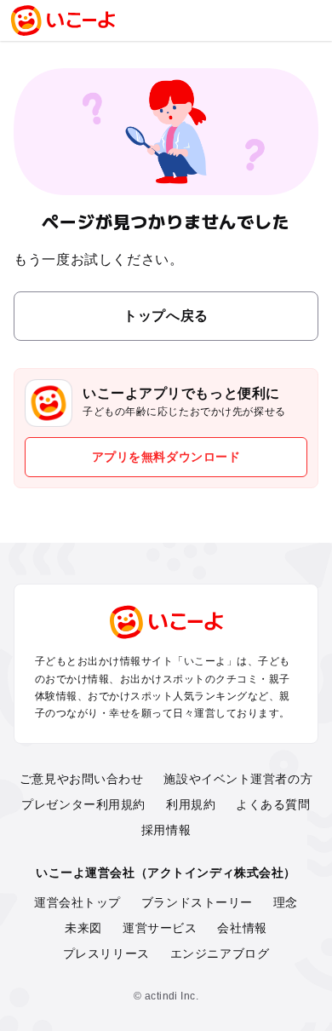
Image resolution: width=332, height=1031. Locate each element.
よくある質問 (273, 804)
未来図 (83, 928)
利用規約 (190, 804)
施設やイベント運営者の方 (237, 779)
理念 (285, 902)
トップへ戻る (166, 315)
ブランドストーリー (197, 902)
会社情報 (241, 928)
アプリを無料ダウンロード (166, 457)
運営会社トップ (77, 902)
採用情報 (166, 830)
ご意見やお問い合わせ (82, 779)
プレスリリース (106, 953)
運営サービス (160, 928)
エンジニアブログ (219, 953)
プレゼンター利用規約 (83, 804)
